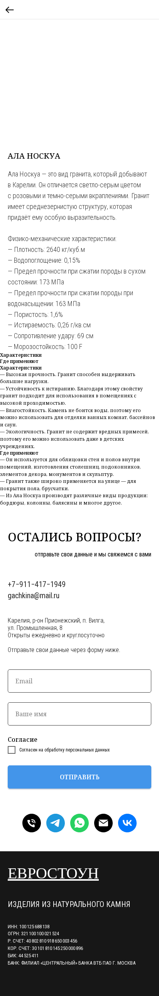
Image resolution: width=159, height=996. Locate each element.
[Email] (103, 823)
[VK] (127, 823)
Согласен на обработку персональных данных (64, 750)
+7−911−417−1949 (37, 584)
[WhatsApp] (79, 823)
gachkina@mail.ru (33, 595)
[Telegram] (55, 823)
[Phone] (31, 823)
